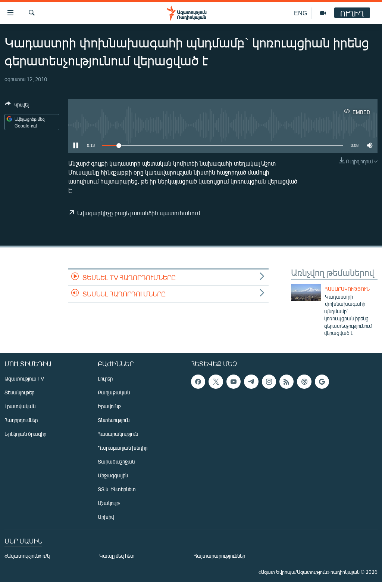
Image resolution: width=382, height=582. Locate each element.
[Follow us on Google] (322, 382)
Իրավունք (109, 406)
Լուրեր (105, 378)
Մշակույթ (109, 503)
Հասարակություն (347, 289)
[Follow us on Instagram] (269, 382)
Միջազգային (113, 475)
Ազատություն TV (24, 378)
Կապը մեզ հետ (117, 555)
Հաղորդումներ (21, 420)
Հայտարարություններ (219, 555)
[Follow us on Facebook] (198, 382)
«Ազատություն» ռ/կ (27, 555)
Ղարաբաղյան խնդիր (122, 447)
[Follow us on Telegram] (251, 382)
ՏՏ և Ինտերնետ (117, 489)
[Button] (17, 106)
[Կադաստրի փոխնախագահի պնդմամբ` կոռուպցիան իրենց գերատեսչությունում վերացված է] (306, 292)
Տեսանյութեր (19, 392)
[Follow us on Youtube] (233, 382)
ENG (300, 12)
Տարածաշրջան (116, 461)
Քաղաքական (114, 392)
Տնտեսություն (113, 420)
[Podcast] (304, 382)
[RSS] (286, 382)
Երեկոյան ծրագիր (25, 434)
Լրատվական (19, 406)
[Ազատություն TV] (323, 13)
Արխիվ (106, 517)
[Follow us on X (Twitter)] (216, 382)
